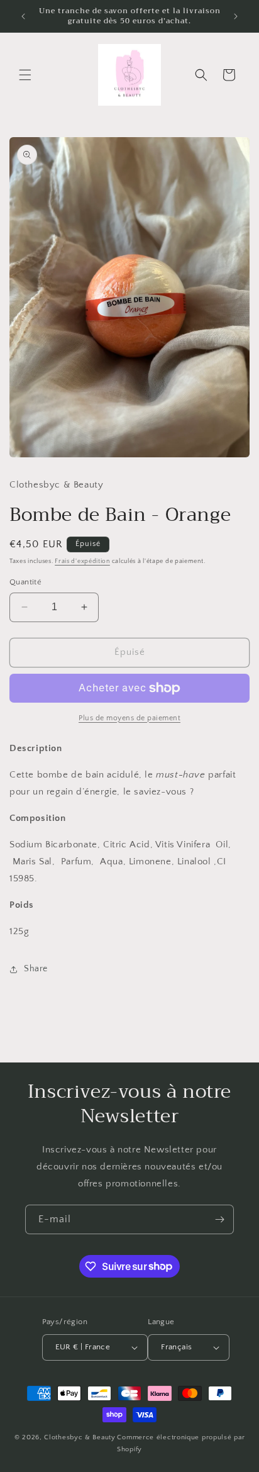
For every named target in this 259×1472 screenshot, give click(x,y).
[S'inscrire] (219, 1219)
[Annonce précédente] (23, 16)
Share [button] (36, 969)
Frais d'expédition (82, 561)
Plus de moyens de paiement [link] (129, 718)
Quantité (25, 581)
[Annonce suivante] (236, 16)
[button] (25, 75)
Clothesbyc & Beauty (79, 1437)
